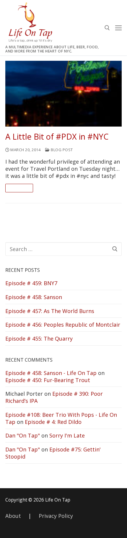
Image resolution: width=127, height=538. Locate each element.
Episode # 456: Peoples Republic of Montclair (62, 324)
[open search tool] (107, 28)
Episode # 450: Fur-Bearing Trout (47, 380)
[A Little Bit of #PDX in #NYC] (63, 94)
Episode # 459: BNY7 (31, 283)
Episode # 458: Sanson (33, 297)
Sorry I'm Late (67, 435)
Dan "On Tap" (22, 435)
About (13, 515)
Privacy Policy (56, 515)
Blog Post (61, 149)
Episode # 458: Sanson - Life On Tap (51, 372)
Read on (19, 188)
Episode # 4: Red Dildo (53, 421)
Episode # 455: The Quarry (39, 338)
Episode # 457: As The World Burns (49, 311)
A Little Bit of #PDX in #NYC (57, 137)
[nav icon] (118, 28)
